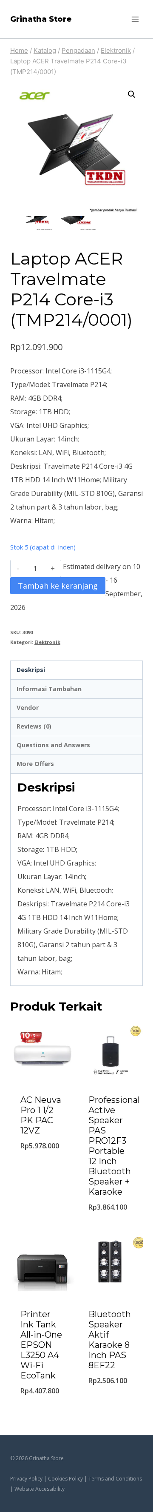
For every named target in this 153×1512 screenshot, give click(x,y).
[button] (131, 94)
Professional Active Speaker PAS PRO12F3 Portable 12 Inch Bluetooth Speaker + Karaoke (114, 1146)
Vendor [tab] (28, 707)
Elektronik (47, 642)
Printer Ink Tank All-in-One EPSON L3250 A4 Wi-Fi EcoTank (41, 1345)
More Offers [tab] (35, 764)
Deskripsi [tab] (31, 670)
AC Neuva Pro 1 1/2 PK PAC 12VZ (40, 1115)
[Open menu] (135, 19)
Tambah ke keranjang (58, 586)
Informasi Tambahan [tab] (49, 689)
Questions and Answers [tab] (53, 745)
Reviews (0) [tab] (34, 726)
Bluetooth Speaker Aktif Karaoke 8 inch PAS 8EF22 (109, 1339)
